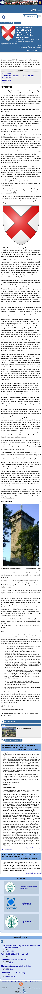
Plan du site (5, 981)
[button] (39, 9)
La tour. (4, 82)
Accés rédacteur (35, 981)
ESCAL (22, 993)
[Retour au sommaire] (40, 87)
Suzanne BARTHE (34, 50)
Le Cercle (9, 23)
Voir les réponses (6, 849)
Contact (13, 981)
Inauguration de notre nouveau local (14, 959)
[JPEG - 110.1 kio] (9, 736)
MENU (34, 10)
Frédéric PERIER (9, 951)
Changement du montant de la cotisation (16, 966)
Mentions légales (23, 981)
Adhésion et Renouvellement (28, 922)
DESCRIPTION (6, 80)
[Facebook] (3, 17)
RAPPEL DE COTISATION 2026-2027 (14, 954)
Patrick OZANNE (9, 963)
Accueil (3, 23)
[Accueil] (21, 4)
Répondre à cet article (13, 740)
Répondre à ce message (33, 848)
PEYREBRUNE (6, 73)
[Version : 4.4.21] (24, 991)
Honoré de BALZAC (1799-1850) (13, 973)
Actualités (17, 23)
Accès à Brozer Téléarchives (27, 903)
